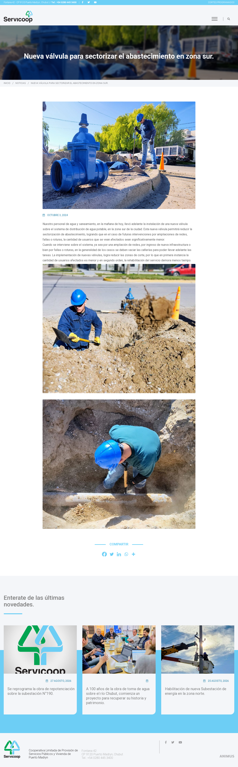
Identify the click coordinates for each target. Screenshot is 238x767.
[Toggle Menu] (215, 19)
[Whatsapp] (126, 554)
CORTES (221, 2)
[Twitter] (111, 554)
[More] (133, 554)
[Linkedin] (119, 554)
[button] (228, 19)
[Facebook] (104, 554)
